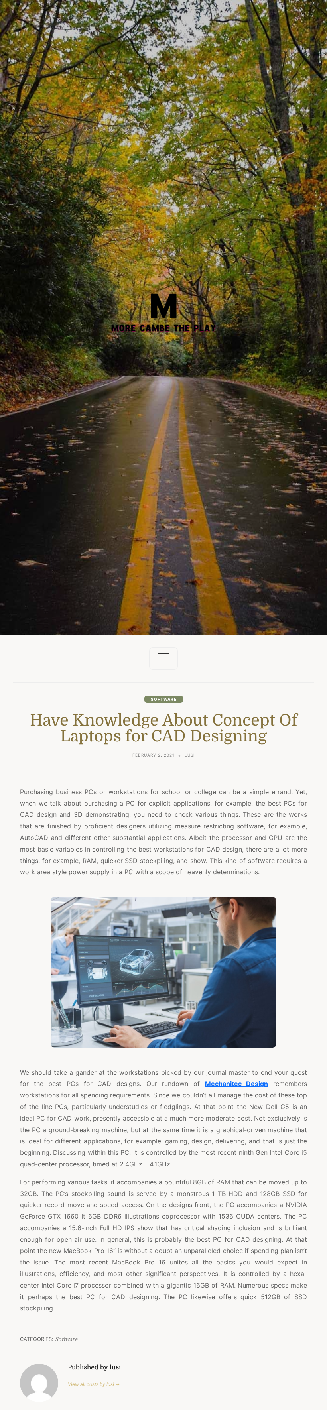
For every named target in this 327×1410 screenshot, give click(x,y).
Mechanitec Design (236, 1083)
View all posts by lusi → (94, 1384)
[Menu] (163, 658)
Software (164, 699)
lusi (190, 755)
